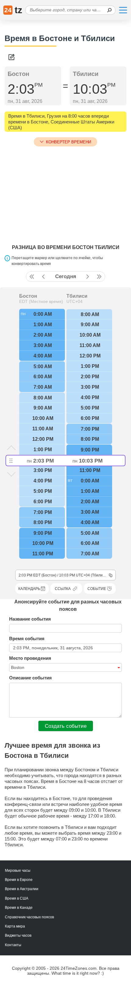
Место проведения (30, 658)
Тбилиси (76, 296)
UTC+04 (74, 301)
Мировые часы (17, 870)
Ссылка (63, 589)
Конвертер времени (68, 142)
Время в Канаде (19, 907)
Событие (96, 589)
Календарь (29, 589)
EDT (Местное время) (41, 301)
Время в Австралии (21, 889)
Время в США (16, 898)
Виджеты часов (18, 935)
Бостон (28, 296)
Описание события (30, 677)
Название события (30, 618)
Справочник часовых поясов (29, 917)
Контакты (13, 945)
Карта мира (15, 926)
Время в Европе (19, 880)
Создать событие (66, 726)
